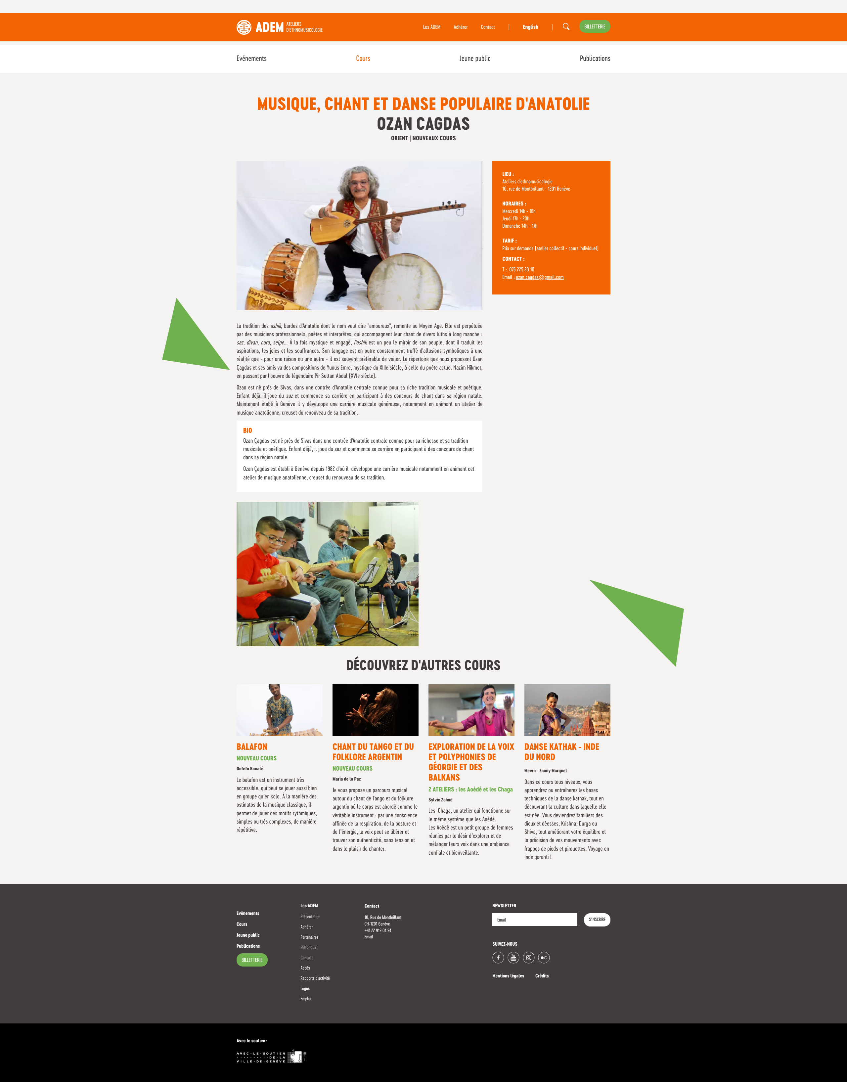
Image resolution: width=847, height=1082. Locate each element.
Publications (595, 59)
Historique (308, 947)
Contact (488, 27)
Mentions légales (508, 976)
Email (369, 937)
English (530, 27)
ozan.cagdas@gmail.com (539, 277)
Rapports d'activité (315, 978)
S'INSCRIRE (597, 920)
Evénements (252, 59)
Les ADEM (431, 27)
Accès (305, 968)
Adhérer (461, 27)
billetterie (594, 27)
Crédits (542, 976)
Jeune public (475, 59)
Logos (305, 988)
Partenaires (309, 937)
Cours (363, 59)
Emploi (305, 999)
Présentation (310, 917)
